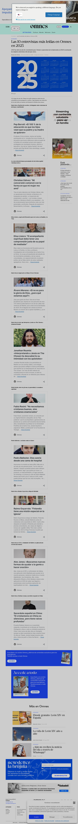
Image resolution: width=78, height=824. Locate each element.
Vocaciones (20, 815)
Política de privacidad (49, 820)
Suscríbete (65, 26)
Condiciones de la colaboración (62, 820)
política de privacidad (62, 768)
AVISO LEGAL (15, 822)
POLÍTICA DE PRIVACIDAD (23, 822)
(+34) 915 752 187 (9, 802)
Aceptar (36, 817)
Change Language (54, 14)
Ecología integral (21, 809)
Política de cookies (39, 820)
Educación (19, 810)
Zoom (53, 32)
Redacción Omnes (15, 55)
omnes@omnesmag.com (11, 803)
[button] (74, 802)
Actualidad (13, 36)
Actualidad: (27, 32)
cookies (43, 770)
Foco (18, 806)
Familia (18, 813)
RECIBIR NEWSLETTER (61, 775)
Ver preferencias (68, 817)
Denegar (52, 817)
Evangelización (20, 812)
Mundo (41, 32)
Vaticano (48, 32)
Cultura (35, 32)
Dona (59, 26)
